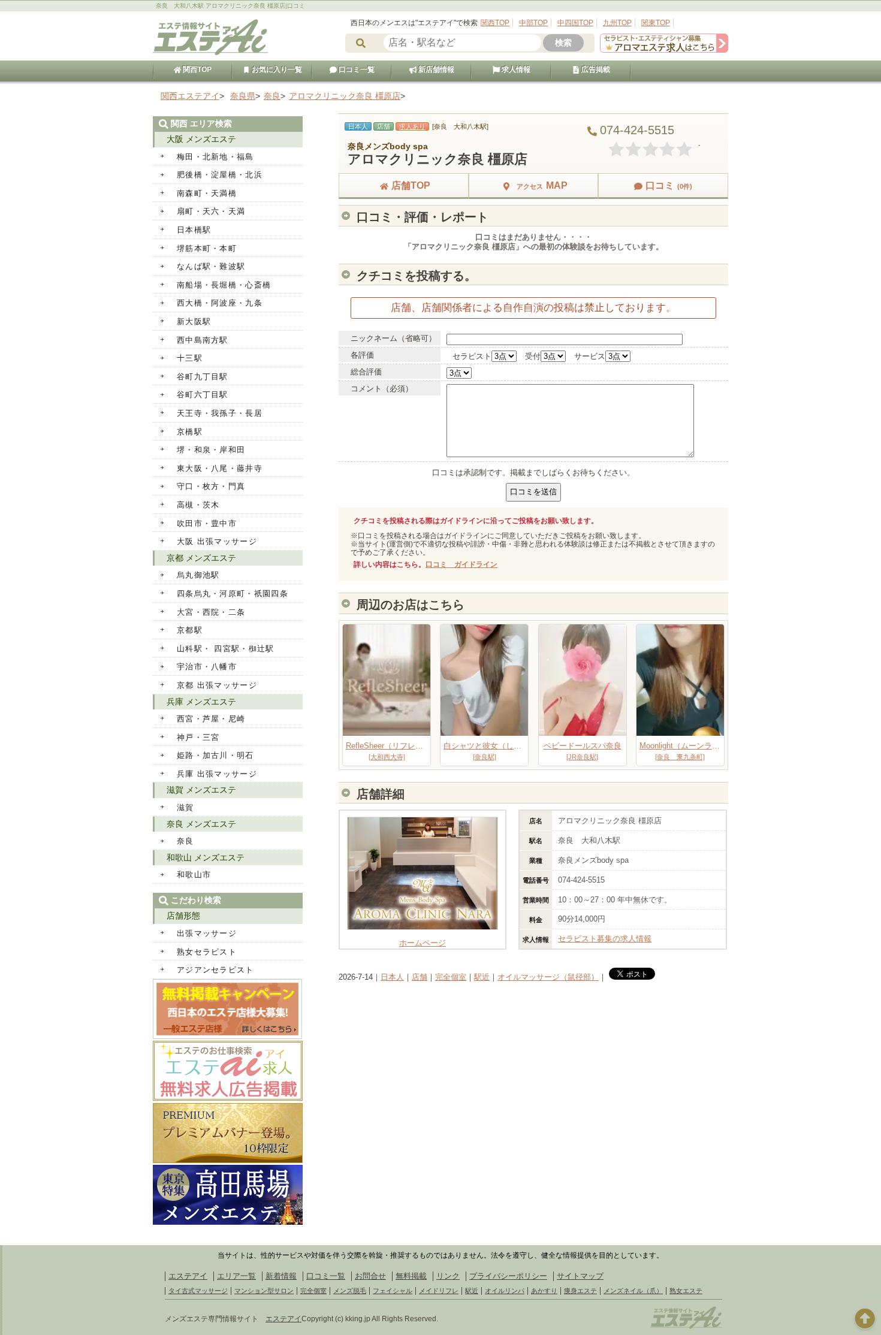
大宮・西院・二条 (211, 612)
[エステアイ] (686, 1327)
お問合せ (370, 1275)
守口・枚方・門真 (211, 486)
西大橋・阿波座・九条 (220, 302)
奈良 (185, 840)
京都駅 (190, 630)
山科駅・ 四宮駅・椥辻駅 (225, 648)
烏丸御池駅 (198, 574)
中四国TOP (575, 23)
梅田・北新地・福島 (215, 156)
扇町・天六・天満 (211, 211)
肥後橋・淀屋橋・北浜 (220, 174)
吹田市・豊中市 (207, 523)
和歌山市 (194, 874)
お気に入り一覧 (276, 69)
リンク (448, 1275)
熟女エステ (685, 1290)
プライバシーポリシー (508, 1275)
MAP (542, 185)
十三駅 (190, 358)
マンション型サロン (264, 1290)
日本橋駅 (194, 229)
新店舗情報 (435, 69)
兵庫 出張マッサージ (217, 773)
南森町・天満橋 (207, 193)
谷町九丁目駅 (202, 376)
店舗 (419, 976)
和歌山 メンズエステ (206, 857)
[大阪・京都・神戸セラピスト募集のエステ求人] (664, 50)
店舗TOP (410, 185)
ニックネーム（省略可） (393, 338)
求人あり (412, 126)
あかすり (544, 1290)
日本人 (392, 976)
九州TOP (617, 23)
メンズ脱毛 (349, 1290)
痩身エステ (580, 1290)
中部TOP (533, 23)
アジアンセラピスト (215, 969)
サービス (589, 356)
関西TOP (495, 23)
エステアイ (187, 1275)
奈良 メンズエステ (201, 824)
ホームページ (422, 942)
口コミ (668, 185)
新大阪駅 (194, 321)
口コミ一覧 (356, 69)
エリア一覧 (236, 1275)
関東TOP (655, 23)
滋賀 (185, 807)
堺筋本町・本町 (207, 248)
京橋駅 (190, 431)
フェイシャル (392, 1290)
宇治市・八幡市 (207, 666)
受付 (533, 356)
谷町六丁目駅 (202, 394)
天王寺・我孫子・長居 (220, 413)
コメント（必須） (382, 388)
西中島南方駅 (202, 340)
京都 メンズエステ (201, 558)
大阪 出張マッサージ (217, 541)
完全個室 (450, 976)
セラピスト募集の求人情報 (604, 938)
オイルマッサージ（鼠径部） (548, 976)
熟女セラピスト (207, 951)
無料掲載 (411, 1275)
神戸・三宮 (198, 737)
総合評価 (366, 371)
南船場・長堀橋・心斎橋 (224, 284)
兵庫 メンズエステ (201, 701)
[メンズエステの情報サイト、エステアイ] (210, 53)
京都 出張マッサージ (217, 685)
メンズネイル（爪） (633, 1290)
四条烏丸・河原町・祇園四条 (232, 593)
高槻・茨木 (198, 504)
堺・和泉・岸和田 (211, 449)
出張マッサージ (207, 933)
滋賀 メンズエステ (201, 790)
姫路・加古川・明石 (215, 755)
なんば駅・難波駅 (211, 266)
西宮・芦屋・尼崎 (211, 718)
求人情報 (515, 69)
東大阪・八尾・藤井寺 (220, 468)
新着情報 (281, 1275)
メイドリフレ (438, 1290)
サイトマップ (580, 1275)
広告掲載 (595, 69)
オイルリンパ (504, 1290)
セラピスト (471, 356)
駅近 (482, 976)
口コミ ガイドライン (461, 564)
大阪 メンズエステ (201, 139)
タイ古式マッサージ (198, 1290)
